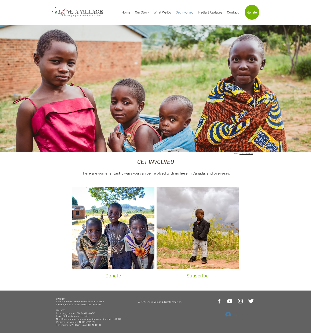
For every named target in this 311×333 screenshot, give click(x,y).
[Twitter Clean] (251, 301)
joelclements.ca (246, 153)
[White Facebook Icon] (219, 301)
